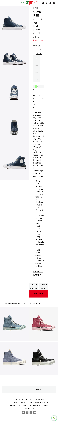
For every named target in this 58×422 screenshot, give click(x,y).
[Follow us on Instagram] (27, 413)
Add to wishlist (33, 286)
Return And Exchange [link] (40, 402)
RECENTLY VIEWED (32, 304)
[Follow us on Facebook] (23, 413)
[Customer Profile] (50, 3)
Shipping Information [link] (17, 402)
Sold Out (38, 294)
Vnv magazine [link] (35, 405)
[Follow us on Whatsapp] (31, 413)
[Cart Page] (54, 3)
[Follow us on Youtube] (34, 413)
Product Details (38, 273)
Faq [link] (46, 405)
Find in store (44, 286)
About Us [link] (18, 399)
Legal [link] (13, 405)
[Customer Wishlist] (47, 3)
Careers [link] (22, 405)
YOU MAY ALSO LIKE (12, 304)
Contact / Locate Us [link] (35, 399)
